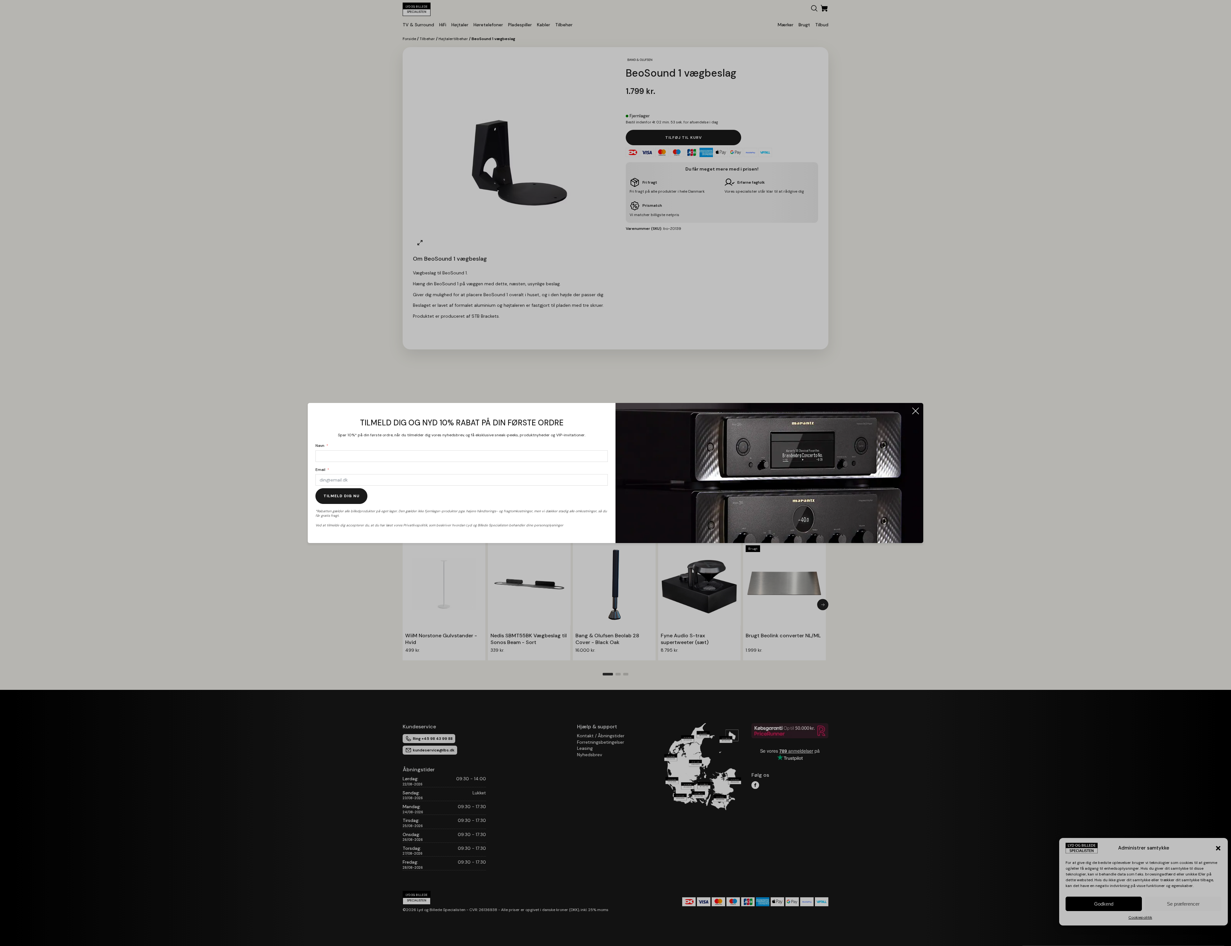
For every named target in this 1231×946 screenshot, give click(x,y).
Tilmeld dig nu (341, 495)
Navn (319, 445)
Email (320, 469)
